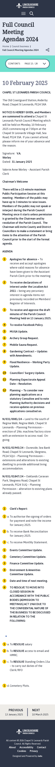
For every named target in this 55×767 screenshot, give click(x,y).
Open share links (47, 50)
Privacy (34, 751)
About (12, 747)
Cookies (21, 751)
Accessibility (26, 747)
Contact (41, 747)
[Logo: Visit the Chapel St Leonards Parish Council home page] (27, 6)
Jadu (40, 756)
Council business (20, 46)
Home (5, 46)
